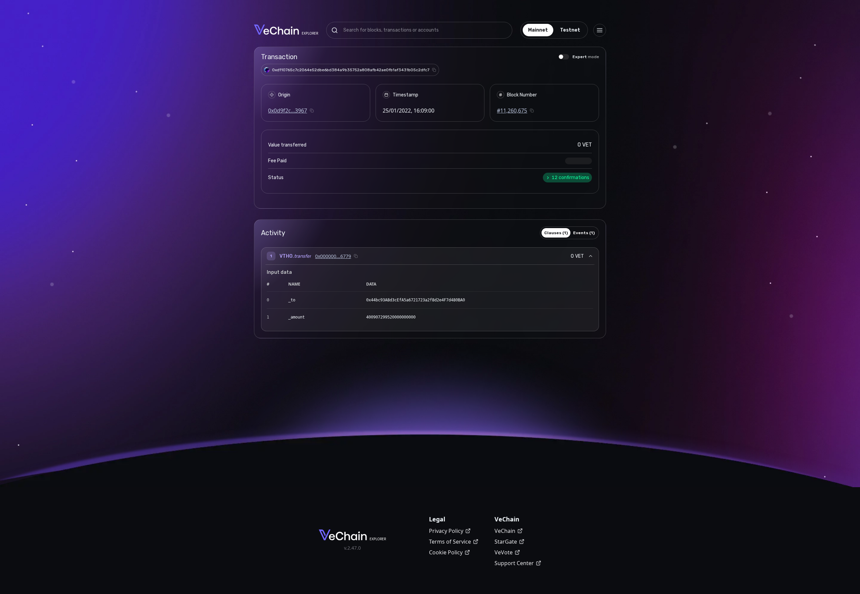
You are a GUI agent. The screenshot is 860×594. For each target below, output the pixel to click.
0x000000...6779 (333, 256)
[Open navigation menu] (599, 30)
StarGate (505, 541)
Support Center (514, 563)
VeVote (503, 552)
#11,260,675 (512, 110)
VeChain (504, 531)
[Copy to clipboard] (434, 70)
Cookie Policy (446, 552)
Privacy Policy (446, 531)
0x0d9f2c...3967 (287, 110)
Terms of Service (450, 541)
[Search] (334, 30)
